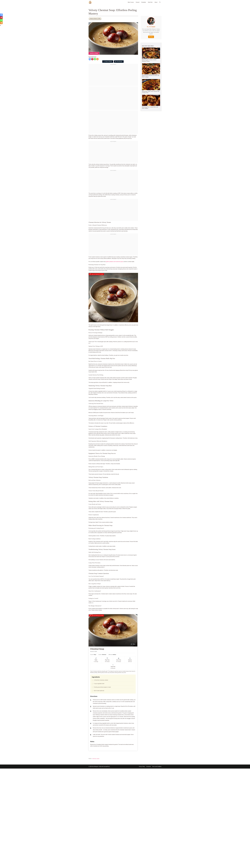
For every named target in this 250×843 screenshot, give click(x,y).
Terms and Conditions (156, 766)
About (156, 2)
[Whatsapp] (95, 59)
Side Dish (150, 2)
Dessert (137, 2)
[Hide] (0, 25)
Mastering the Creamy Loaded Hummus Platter (149, 60)
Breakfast (143, 2)
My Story (151, 36)
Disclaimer (148, 766)
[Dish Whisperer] (90, 2)
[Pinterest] (92, 59)
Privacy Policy (142, 766)
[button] (159, 2)
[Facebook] (90, 59)
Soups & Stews (94, 53)
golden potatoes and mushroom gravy (114, 261)
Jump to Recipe (108, 61)
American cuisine (95, 758)
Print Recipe (119, 61)
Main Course (131, 2)
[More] (97, 59)
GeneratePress (106, 766)
